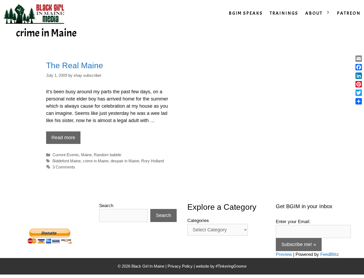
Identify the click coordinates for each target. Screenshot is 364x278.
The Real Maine (74, 65)
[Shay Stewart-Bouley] (35, 13)
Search (106, 205)
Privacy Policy (180, 266)
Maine (86, 154)
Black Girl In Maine (148, 266)
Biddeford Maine (66, 161)
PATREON (349, 13)
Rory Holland (152, 161)
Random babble (107, 154)
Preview (284, 254)
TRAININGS (284, 13)
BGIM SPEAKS (246, 13)
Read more (63, 137)
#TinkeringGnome (231, 266)
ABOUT (313, 13)
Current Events (65, 154)
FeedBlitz (329, 254)
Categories (198, 220)
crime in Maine (95, 161)
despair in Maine (125, 161)
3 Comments (63, 167)
